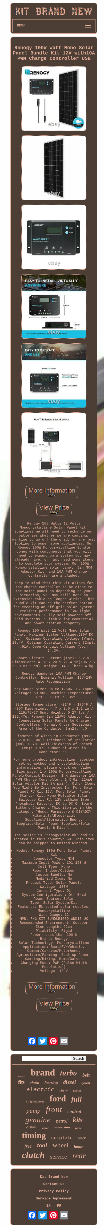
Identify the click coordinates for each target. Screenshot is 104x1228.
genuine (37, 1119)
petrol (61, 1121)
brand (43, 1072)
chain (34, 1083)
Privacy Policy (54, 1191)
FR (59, 1206)
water (45, 1127)
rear (79, 1155)
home (78, 1146)
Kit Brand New (54, 1177)
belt (86, 1075)
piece (78, 1127)
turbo (68, 1072)
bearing (51, 1082)
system (85, 1083)
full (76, 1099)
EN (48, 1206)
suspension (35, 1101)
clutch (33, 1155)
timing (34, 1135)
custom (31, 1127)
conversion (62, 1127)
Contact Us (54, 1184)
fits (21, 1082)
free (28, 1146)
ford (58, 1098)
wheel (61, 1145)
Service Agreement (54, 1198)
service (58, 1156)
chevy (63, 1090)
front (54, 1109)
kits (78, 1120)
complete (62, 1137)
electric (40, 1089)
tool (42, 1145)
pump (33, 1110)
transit (21, 1076)
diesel (69, 1082)
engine (77, 1090)
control (74, 1111)
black (82, 1138)
